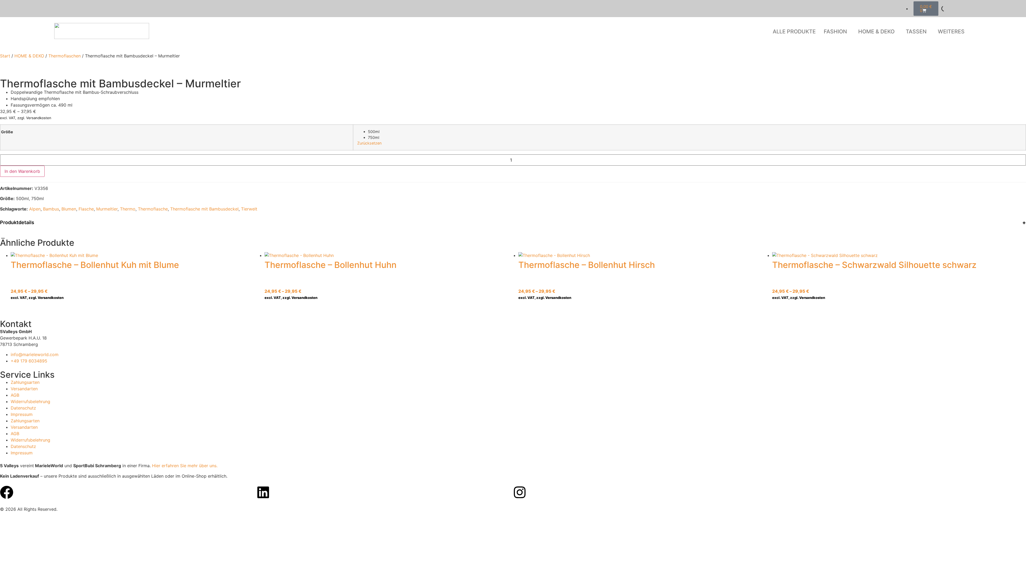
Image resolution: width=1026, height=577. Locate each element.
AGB (15, 395)
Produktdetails (17, 222)
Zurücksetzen (369, 143)
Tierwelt (249, 209)
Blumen (68, 209)
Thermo (127, 209)
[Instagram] (519, 492)
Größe (7, 132)
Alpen (35, 209)
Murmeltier (107, 209)
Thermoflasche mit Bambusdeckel (204, 209)
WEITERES (951, 31)
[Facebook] (6, 492)
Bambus (51, 209)
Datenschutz (23, 408)
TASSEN (916, 31)
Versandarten (24, 388)
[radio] (695, 132)
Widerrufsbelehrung (30, 401)
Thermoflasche (153, 209)
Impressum (22, 414)
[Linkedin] (263, 492)
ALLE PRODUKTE (794, 31)
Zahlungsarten (25, 382)
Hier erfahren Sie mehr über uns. (184, 465)
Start (5, 56)
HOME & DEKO (876, 31)
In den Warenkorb (22, 171)
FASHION (835, 31)
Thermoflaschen (64, 56)
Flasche (86, 209)
